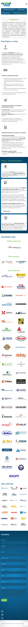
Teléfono (3, 581)
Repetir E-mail (4, 558)
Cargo (3, 570)
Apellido (3, 546)
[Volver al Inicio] (6, 4)
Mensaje (3, 587)
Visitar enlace (6, 211)
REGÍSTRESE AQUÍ (21, 9)
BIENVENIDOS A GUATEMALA (9, 9)
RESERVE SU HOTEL (6, 13)
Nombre (3, 540)
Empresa (3, 564)
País (2, 575)
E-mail (3, 552)
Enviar (4, 600)
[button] (26, 4)
